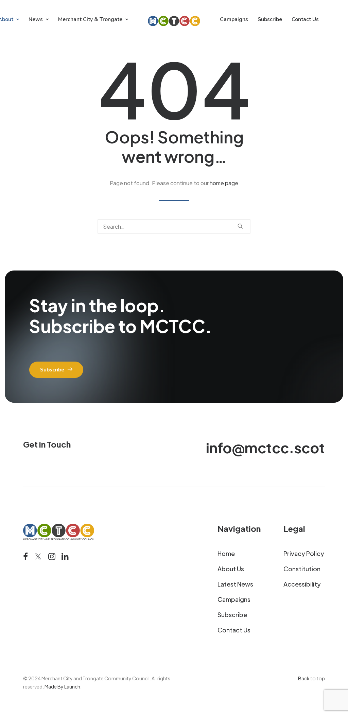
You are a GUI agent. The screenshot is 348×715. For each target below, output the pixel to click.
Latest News (235, 584)
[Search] (174, 226)
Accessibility (302, 584)
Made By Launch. (63, 686)
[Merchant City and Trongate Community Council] (174, 19)
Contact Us (305, 19)
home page (224, 183)
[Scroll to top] (335, 687)
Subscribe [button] (52, 369)
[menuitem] (38, 19)
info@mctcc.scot (265, 447)
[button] (240, 226)
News (36, 19)
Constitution (301, 569)
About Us (231, 569)
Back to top (311, 678)
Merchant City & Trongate (90, 19)
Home (226, 553)
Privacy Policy (303, 553)
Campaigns (234, 19)
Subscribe (270, 19)
